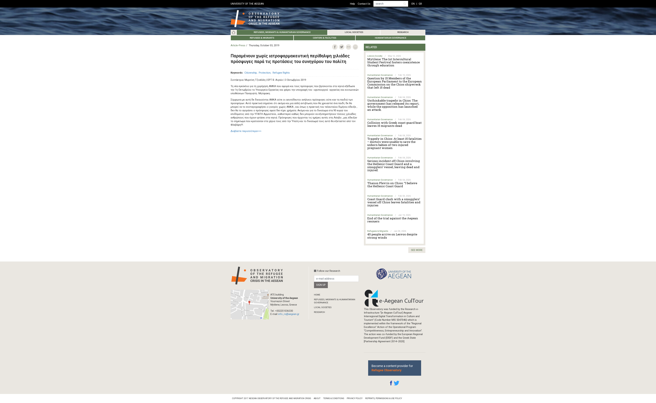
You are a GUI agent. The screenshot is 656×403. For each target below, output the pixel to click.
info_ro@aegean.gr (288, 314)
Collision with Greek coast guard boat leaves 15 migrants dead (394, 124)
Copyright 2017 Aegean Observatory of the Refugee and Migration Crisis (271, 398)
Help (352, 3)
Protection (265, 72)
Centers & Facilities (324, 38)
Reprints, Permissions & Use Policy (383, 398)
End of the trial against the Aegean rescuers (392, 220)
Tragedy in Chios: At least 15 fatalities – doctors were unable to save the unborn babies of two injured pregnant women (394, 143)
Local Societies (354, 32)
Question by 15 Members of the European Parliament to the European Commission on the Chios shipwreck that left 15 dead (394, 83)
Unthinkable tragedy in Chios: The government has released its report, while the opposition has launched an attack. (393, 105)
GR (420, 3)
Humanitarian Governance (390, 38)
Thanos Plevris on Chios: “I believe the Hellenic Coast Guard (392, 185)
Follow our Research (328, 270)
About (317, 398)
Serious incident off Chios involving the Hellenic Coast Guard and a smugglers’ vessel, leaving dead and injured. (393, 165)
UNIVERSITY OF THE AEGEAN (247, 3)
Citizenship (250, 72)
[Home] (258, 18)
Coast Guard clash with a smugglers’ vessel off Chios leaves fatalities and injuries (393, 202)
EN (413, 3)
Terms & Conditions (333, 398)
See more (417, 250)
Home (233, 32)
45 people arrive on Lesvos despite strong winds (392, 236)
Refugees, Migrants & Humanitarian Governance (282, 32)
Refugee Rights (281, 72)
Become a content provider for (392, 368)
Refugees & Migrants (262, 38)
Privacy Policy (355, 398)
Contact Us (364, 3)
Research (402, 32)
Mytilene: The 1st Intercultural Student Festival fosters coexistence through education (393, 62)
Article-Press (238, 45)
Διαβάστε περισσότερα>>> (246, 131)
